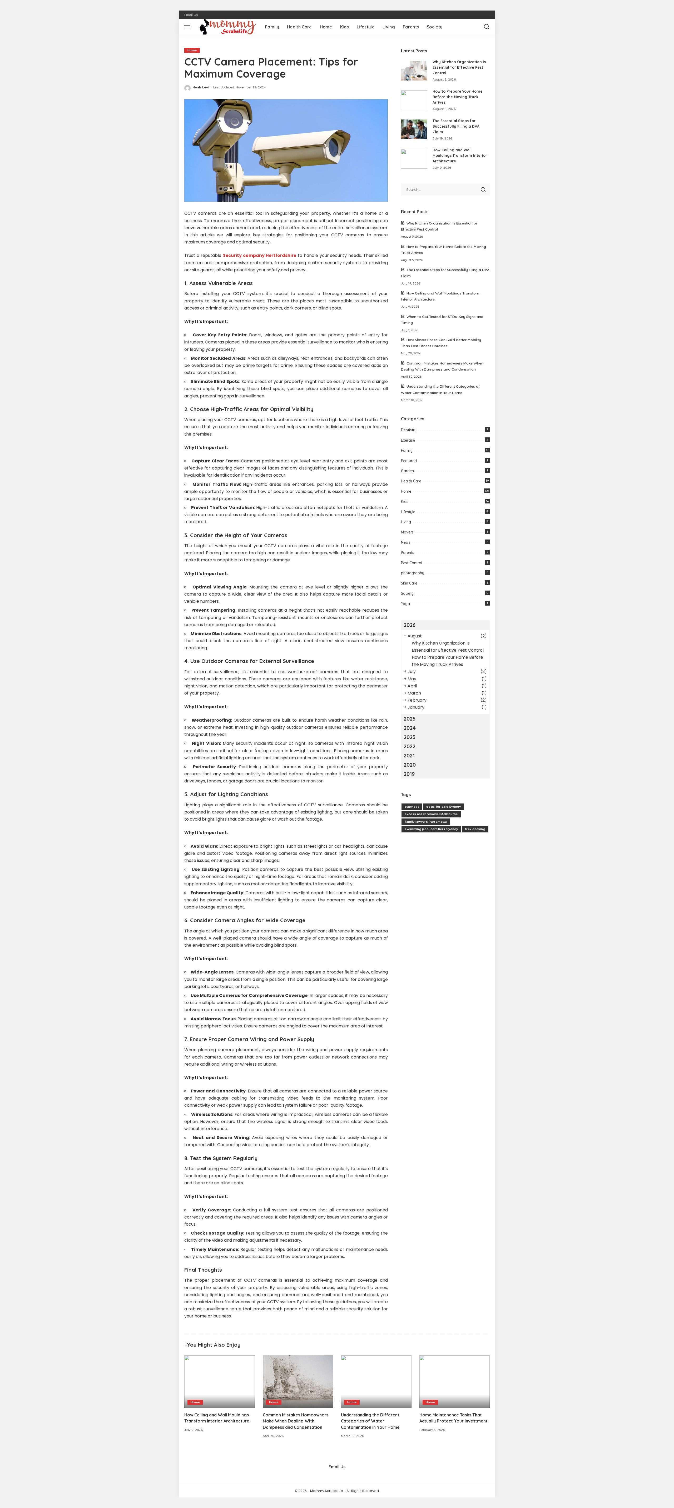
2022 (409, 746)
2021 (409, 755)
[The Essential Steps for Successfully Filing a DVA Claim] (414, 129)
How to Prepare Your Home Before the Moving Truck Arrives (458, 97)
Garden (407, 470)
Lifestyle (408, 512)
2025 (410, 718)
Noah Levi (200, 87)
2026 (409, 625)
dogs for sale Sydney (443, 806)
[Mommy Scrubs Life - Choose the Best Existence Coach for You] (227, 27)
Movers (407, 532)
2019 (409, 774)
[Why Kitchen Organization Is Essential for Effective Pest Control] (414, 71)
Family (407, 450)
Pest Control (411, 563)
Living (406, 522)
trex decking (475, 829)
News (405, 542)
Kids (404, 501)
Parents (407, 552)
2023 (409, 737)
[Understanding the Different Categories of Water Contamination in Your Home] (376, 1381)
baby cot (412, 806)
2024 (410, 728)
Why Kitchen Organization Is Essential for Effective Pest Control (459, 67)
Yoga (405, 603)
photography (412, 573)
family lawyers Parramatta (426, 821)
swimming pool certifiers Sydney (431, 829)
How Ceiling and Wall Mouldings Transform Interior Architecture (460, 155)
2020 (410, 764)
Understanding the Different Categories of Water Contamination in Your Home (370, 1421)
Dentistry (409, 430)
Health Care (411, 481)
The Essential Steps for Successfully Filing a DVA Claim (456, 126)
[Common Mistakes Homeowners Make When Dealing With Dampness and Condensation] (298, 1381)
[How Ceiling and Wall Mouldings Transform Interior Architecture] (414, 159)
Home (192, 50)
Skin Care (409, 583)
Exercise (408, 440)
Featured (409, 460)
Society (407, 593)
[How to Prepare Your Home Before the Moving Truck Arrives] (414, 100)
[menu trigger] (190, 27)
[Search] (486, 27)
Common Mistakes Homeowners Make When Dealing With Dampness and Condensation (295, 1421)
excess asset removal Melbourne (431, 814)
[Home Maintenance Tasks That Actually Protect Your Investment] (454, 1381)
